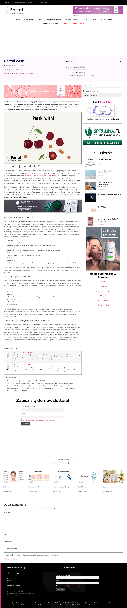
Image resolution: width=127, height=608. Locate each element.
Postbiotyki (82, 487)
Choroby (18, 20)
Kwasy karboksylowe (105, 159)
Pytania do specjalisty (50, 24)
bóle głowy (19, 243)
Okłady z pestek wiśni (77, 72)
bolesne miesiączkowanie (16, 258)
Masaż (40, 20)
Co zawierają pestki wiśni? (76, 67)
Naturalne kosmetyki (71, 20)
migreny (10, 243)
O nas (9, 578)
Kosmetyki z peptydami (105, 171)
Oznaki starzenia (33, 487)
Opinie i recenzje (106, 20)
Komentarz (8, 512)
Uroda (85, 20)
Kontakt (7, 2)
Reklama (30, 2)
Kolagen (103, 296)
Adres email (8, 541)
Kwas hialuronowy (103, 291)
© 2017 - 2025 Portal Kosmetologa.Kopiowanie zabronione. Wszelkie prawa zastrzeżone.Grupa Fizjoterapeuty (20, 593)
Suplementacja (108, 487)
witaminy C (29, 176)
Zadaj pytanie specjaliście (18, 2)
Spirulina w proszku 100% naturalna (26, 365)
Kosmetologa (17, 567)
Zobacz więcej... (47, 359)
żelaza (30, 173)
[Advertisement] (63, 40)
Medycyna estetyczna (53, 20)
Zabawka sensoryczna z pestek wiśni (82, 75)
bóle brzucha (12, 253)
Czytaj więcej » (101, 164)
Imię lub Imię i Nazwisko (63, 575)
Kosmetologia (29, 20)
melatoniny (53, 176)
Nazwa (7, 534)
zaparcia (28, 253)
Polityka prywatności (13, 585)
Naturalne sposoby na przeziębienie (109, 194)
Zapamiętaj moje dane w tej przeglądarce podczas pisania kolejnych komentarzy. (32, 555)
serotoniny (43, 176)
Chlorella (103, 286)
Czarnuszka (103, 300)
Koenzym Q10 (103, 305)
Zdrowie (94, 20)
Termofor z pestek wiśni (78, 70)
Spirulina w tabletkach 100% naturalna (27, 353)
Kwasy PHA (101, 206)
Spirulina (103, 282)
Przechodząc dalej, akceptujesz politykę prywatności (39, 420)
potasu (36, 176)
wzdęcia (21, 253)
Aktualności (103, 153)
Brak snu (6, 487)
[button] (120, 61)
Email (57, 580)
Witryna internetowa (10, 548)
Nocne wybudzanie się (61, 487)
